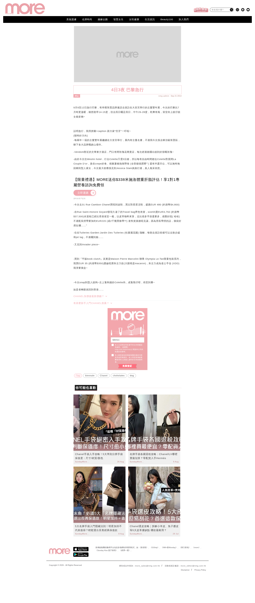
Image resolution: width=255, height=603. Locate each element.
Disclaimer (185, 570)
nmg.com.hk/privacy (123, 349)
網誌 (77, 96)
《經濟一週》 (125, 550)
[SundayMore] (25, 8)
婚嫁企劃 (103, 19)
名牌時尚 (87, 19)
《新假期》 (143, 547)
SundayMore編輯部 (82, 462)
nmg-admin (163, 96)
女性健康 (134, 19)
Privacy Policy (200, 570)
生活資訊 (150, 19)
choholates (119, 375)
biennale (90, 375)
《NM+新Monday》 (169, 547)
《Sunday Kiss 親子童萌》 (106, 550)
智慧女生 (118, 19)
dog (132, 375)
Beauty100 (166, 19)
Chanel (104, 375)
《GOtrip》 (154, 547)
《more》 (196, 547)
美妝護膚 (71, 19)
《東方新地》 (184, 547)
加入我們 (184, 19)
